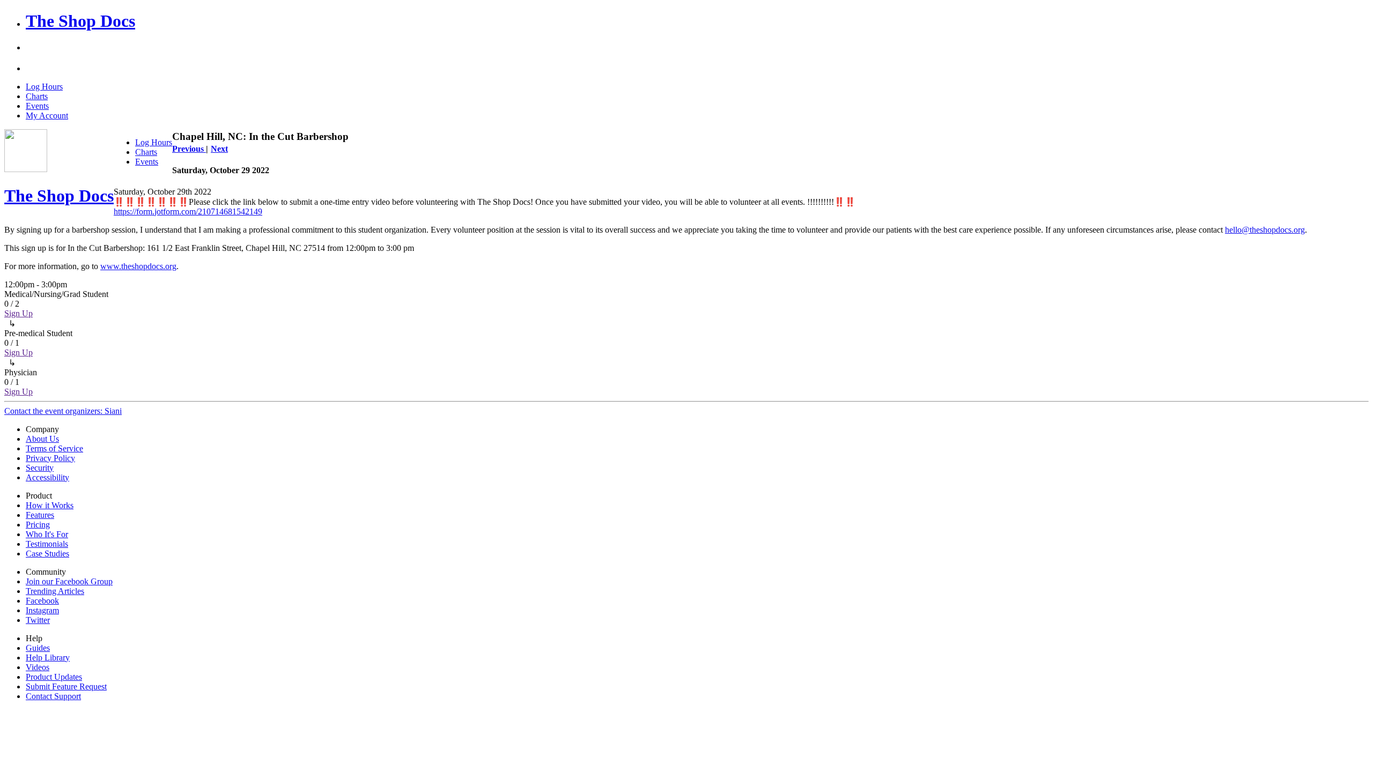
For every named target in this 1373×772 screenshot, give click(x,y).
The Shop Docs (80, 21)
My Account (47, 115)
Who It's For (47, 534)
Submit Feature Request (66, 686)
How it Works (49, 505)
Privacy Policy (50, 458)
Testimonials (47, 543)
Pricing (38, 524)
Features (40, 514)
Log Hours (44, 86)
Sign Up (18, 313)
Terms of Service (54, 448)
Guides (38, 647)
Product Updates (54, 676)
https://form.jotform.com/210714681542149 (188, 211)
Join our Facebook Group (69, 581)
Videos (37, 667)
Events (37, 105)
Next (219, 148)
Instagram (42, 610)
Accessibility (47, 477)
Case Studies (47, 553)
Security (40, 467)
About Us (42, 438)
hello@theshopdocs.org (1265, 229)
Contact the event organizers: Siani (63, 410)
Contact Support (53, 696)
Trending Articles (55, 591)
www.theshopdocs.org (138, 266)
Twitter (38, 620)
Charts (37, 96)
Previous (189, 148)
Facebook (42, 600)
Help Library (48, 657)
